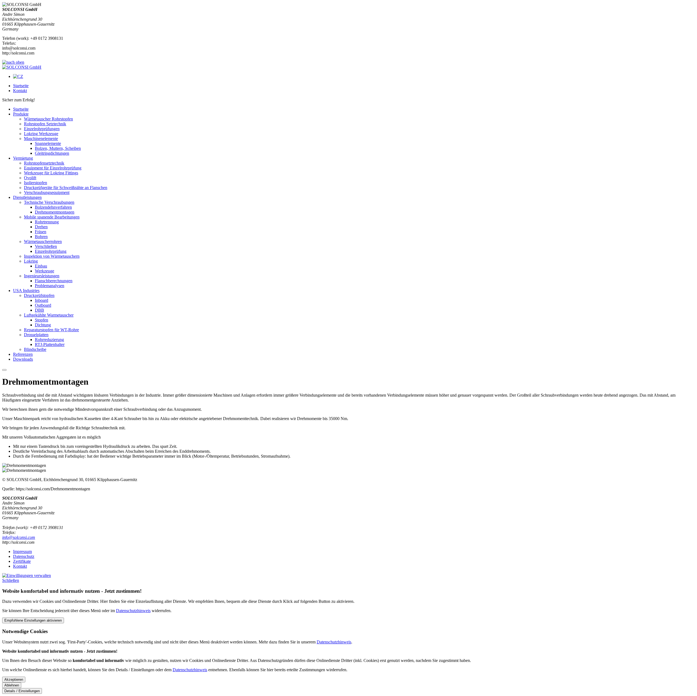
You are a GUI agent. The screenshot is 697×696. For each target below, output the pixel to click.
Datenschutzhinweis (133, 610)
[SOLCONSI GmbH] (21, 67)
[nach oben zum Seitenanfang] (13, 62)
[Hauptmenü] (4, 370)
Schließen (10, 580)
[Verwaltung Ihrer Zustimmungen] (26, 575)
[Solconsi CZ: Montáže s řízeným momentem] (18, 76)
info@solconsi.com (18, 537)
